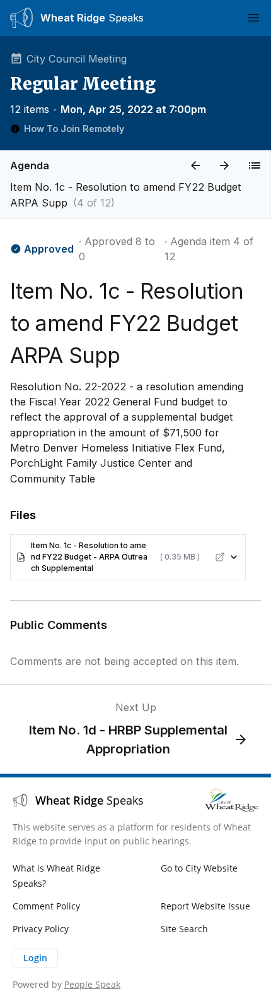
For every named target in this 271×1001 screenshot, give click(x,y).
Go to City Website (199, 868)
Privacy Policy (41, 929)
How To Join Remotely (74, 128)
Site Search (184, 929)
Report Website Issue (205, 906)
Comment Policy (46, 906)
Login (35, 958)
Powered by (66, 984)
